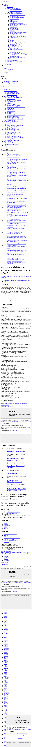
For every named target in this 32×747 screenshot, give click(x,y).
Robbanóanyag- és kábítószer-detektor (19, 24)
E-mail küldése (4, 564)
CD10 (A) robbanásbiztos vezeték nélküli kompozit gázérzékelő (16, 163)
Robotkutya (9, 64)
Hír (4, 65)
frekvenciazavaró (14, 21)
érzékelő (11, 41)
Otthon (5, 4)
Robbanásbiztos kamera (6, 552)
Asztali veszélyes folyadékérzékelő (18, 36)
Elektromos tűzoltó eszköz (16, 11)
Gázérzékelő (12, 40)
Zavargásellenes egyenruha (22, 553)
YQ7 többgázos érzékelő (14, 473)
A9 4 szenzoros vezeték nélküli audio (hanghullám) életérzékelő (15, 156)
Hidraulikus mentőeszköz (15, 9)
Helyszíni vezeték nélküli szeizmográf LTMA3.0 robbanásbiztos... (15, 209)
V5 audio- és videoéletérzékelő (14, 233)
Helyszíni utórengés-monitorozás (17, 57)
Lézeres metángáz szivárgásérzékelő (18, 43)
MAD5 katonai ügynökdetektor (14, 196)
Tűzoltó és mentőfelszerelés (13, 8)
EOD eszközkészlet (14, 29)
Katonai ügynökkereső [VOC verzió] (15, 192)
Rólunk (5, 68)
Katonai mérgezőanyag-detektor (17, 53)
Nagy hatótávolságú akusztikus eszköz (19, 32)
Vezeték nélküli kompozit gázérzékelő (18, 54)
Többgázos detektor (14, 45)
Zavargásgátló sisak (26, 552)
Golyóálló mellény (14, 28)
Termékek (6, 5)
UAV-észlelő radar (14, 37)
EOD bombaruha (14, 16)
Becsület (9, 70)
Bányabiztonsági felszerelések (14, 39)
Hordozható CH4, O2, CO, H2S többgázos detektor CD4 (16, 489)
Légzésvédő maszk (16, 552)
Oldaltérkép (8, 551)
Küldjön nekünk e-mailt (6, 297)
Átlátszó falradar (13, 25)
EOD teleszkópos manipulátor (17, 17)
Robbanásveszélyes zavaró (16, 35)
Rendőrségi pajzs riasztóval (16, 33)
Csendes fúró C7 (10, 406)
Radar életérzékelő (14, 48)
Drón (8, 62)
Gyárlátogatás (10, 69)
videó (5, 66)
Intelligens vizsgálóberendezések (14, 47)
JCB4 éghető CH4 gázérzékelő (16, 451)
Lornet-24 (12, 553)
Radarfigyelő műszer (14, 56)
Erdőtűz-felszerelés (11, 58)
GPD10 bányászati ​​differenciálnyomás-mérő (14, 481)
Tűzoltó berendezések (15, 12)
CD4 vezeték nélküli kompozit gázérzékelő (17, 188)
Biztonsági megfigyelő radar (16, 23)
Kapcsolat (6, 72)
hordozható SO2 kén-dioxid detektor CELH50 (15, 459)
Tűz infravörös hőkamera (15, 52)
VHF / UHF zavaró (5, 553)
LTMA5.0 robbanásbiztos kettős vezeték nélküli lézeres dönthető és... (16, 222)
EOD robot (12, 31)
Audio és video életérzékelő (16, 49)
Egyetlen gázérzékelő (15, 44)
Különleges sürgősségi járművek (14, 61)
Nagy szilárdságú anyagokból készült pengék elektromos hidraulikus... (17, 240)
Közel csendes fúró (14, 19)
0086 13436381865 (12, 513)
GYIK (5, 527)
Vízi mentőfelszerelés (12, 60)
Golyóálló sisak (13, 27)
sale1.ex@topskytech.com (13, 512)
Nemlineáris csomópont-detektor (17, 15)
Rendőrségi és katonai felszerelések (15, 13)
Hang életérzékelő (14, 50)
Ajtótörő (11, 20)
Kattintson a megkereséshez (7, 548)
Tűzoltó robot (10, 7)
